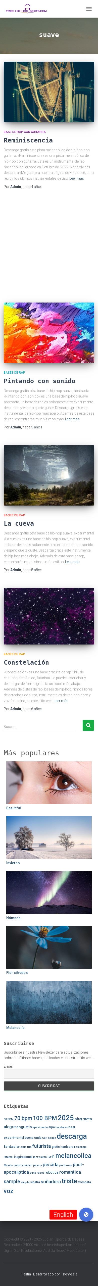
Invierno (13, 863)
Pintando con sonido (39, 381)
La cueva (19, 523)
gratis (56, 1147)
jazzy (36, 1157)
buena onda (33, 1138)
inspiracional (23, 1157)
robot (40, 1172)
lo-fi (51, 1156)
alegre (10, 1126)
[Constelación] (49, 616)
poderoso (65, 1165)
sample (12, 1181)
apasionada (40, 1127)
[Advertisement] (49, 246)
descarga (72, 1136)
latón (43, 1157)
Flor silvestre (17, 973)
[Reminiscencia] (49, 92)
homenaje (80, 1147)
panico (28, 1165)
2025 (66, 1118)
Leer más (76, 178)
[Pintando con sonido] (49, 333)
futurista (41, 1146)
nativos (18, 1165)
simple (25, 1182)
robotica (51, 1172)
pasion (37, 1165)
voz (8, 1191)
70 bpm (23, 1118)
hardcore (67, 1147)
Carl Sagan (49, 1138)
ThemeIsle (69, 1274)
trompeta (84, 1182)
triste (69, 1181)
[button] (86, 1215)
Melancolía (15, 1028)
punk (33, 1172)
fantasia (11, 1146)
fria (29, 1147)
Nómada (13, 918)
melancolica (73, 1155)
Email (8, 1066)
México (8, 1165)
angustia (24, 1127)
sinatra (35, 1182)
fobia (23, 1147)
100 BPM (45, 1118)
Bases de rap (14, 372)
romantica (70, 1172)
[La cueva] (49, 475)
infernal (8, 1157)
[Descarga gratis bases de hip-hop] (28, 9)
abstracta (83, 1119)
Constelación (26, 662)
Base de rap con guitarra (25, 132)
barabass (62, 1127)
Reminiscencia (28, 140)
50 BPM (9, 1119)
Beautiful (13, 808)
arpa (51, 1127)
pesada (51, 1164)
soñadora (51, 1181)
